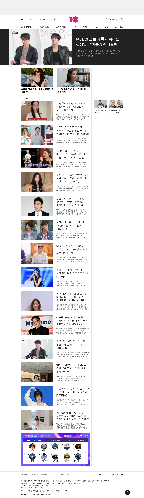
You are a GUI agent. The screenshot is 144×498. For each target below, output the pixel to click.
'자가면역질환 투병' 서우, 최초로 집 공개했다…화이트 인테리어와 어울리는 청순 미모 (72, 415)
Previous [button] (25, 453)
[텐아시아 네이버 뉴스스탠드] (44, 19)
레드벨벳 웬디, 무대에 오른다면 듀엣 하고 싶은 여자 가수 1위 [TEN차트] (73, 392)
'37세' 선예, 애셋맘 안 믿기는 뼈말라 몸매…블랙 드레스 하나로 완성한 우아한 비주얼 (71, 297)
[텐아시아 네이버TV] (26, 19)
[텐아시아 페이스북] (30, 19)
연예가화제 (26, 27)
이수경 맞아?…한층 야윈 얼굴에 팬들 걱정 (71, 90)
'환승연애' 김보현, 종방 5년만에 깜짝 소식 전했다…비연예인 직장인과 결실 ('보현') (73, 178)
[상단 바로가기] (127, 492)
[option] (55, 453)
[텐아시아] (73, 19)
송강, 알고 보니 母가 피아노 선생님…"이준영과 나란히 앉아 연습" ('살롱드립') (97, 44)
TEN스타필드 (43, 27)
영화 (85, 27)
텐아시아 (31, 494)
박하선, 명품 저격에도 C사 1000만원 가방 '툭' (37, 90)
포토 (107, 27)
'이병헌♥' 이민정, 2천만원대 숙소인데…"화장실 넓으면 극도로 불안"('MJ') (71, 106)
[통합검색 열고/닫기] (122, 19)
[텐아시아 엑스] (35, 19)
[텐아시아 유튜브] (22, 19)
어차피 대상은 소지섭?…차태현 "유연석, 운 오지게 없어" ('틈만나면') (73, 225)
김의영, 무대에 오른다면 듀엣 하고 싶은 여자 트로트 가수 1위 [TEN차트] (72, 273)
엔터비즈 (119, 27)
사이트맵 (64, 491)
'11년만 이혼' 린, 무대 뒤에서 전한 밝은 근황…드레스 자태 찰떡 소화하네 (71, 368)
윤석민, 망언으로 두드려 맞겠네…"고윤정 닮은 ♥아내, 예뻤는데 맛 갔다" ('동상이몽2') (72, 130)
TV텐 (96, 27)
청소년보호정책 (44, 491)
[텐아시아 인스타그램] (40, 19)
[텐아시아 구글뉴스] (48, 19)
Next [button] (86, 453)
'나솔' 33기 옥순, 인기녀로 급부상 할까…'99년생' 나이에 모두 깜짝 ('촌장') (71, 249)
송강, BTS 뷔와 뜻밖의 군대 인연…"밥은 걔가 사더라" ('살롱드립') (71, 344)
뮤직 (75, 27)
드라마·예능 (61, 27)
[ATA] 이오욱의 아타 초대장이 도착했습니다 (100, 112)
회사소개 (23, 491)
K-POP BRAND (34, 440)
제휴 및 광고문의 (56, 491)
